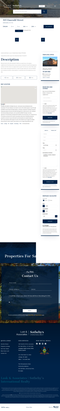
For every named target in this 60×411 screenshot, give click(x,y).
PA (8, 123)
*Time (44, 147)
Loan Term (45, 198)
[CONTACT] (49, 26)
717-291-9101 (46, 72)
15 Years (51, 200)
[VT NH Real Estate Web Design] (54, 407)
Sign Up (48, 6)
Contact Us (44, 77)
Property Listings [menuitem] (5, 346)
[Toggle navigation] (55, 6)
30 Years (45, 200)
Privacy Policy (50, 113)
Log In (41, 6)
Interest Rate (45, 213)
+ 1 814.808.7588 (25, 359)
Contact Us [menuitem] (4, 353)
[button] (44, 12)
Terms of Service (38, 315)
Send (29, 310)
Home (2, 123)
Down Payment (45, 208)
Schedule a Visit (53, 130)
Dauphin (11, 123)
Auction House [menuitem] (4, 344)
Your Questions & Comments (47, 152)
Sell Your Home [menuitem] (5, 348)
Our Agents (48, 77)
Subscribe (50, 117)
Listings (5, 123)
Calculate (50, 221)
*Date (44, 143)
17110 (20, 123)
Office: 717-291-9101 (28, 346)
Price (44, 203)
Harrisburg (16, 123)
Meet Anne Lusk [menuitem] (5, 351)
